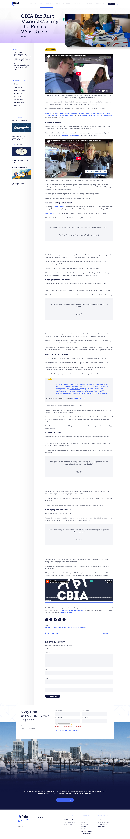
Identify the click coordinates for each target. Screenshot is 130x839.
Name (47, 669)
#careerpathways (63, 393)
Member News (19, 99)
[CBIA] (15, 4)
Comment (48, 652)
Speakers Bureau (86, 833)
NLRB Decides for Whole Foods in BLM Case (22, 60)
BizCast (47, 627)
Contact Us (84, 820)
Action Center (102, 820)
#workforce (75, 389)
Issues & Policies (19, 90)
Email (47, 678)
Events (58, 4)
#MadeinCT (99, 391)
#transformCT (78, 393)
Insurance (77, 4)
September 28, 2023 (78, 398)
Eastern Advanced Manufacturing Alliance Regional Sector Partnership (79, 113)
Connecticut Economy (59, 627)
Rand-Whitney (59, 207)
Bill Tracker (101, 827)
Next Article (105, 633)
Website (47, 687)
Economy (17, 84)
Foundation (67, 4)
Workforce (83, 627)
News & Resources (46, 4)
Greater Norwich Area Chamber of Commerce (96, 115)
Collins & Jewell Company (71, 135)
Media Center (18, 96)
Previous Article (53, 633)
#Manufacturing (100, 384)
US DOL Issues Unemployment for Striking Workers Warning (22, 54)
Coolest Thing (100, 4)
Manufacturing (72, 627)
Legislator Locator (103, 822)
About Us (33, 4)
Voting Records (102, 824)
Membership (88, 4)
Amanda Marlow (66, 612)
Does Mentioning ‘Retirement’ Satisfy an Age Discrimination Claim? (21, 66)
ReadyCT (48, 113)
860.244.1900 (68, 824)
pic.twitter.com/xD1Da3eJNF (96, 393)
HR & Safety (18, 87)
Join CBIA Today (65, 800)
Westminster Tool (51, 213)
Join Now (111, 4)
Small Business (19, 102)
